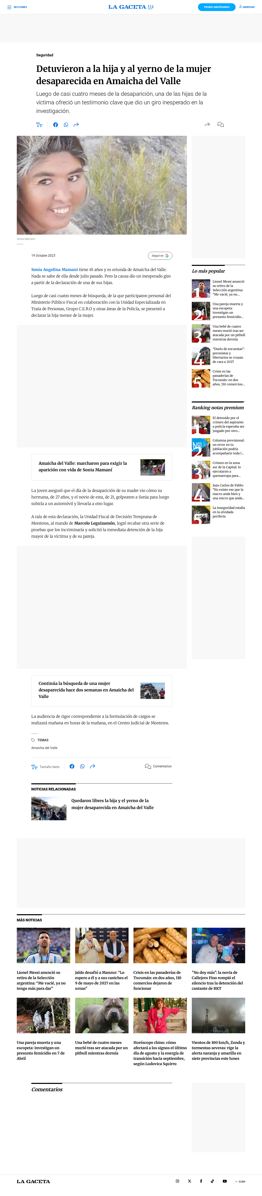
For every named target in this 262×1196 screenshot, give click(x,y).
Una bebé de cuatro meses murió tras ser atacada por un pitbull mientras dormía (101, 1048)
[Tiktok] (212, 1181)
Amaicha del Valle (44, 748)
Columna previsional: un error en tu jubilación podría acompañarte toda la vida (229, 448)
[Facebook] (201, 1181)
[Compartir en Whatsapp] (66, 125)
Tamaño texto (50, 767)
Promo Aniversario (216, 7)
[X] (189, 1181)
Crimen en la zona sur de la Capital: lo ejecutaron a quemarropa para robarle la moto (227, 471)
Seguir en (158, 255)
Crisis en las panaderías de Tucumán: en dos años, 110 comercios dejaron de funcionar (228, 379)
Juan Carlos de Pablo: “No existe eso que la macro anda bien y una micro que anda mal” (228, 493)
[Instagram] (177, 1181)
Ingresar (249, 7)
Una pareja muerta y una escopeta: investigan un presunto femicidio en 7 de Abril (228, 312)
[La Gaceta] (131, 7)
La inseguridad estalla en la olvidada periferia (229, 512)
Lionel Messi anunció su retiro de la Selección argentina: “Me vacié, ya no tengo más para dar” (228, 290)
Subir (242, 1181)
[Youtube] (225, 1181)
